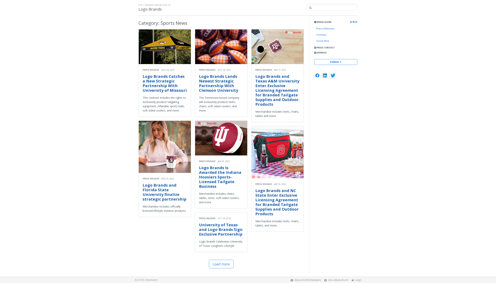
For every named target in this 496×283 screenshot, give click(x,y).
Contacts (321, 34)
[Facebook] (317, 75)
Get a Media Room (338, 280)
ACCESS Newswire (146, 280)
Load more (221, 264)
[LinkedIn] (325, 75)
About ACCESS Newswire (307, 280)
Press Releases (325, 28)
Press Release (151, 69)
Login (358, 280)
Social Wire (322, 41)
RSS (354, 22)
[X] (333, 75)
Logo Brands (150, 9)
